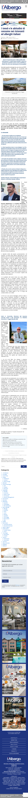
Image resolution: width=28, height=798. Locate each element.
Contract (6, 480)
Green (5, 511)
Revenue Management (9, 497)
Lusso (5, 513)
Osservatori (6, 540)
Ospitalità (6, 516)
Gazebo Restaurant (19, 458)
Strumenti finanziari (8, 526)
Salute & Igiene (6, 527)
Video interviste (6, 543)
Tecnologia (5, 533)
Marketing (5, 501)
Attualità (5, 491)
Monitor (5, 514)
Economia (6, 493)
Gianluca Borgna (4, 460)
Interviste (5, 500)
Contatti (17, 1)
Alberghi (5, 508)
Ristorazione (15, 38)
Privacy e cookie (17, 774)
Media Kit (12, 1)
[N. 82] (14, 647)
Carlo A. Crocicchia (11, 458)
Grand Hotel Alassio (12, 460)
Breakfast (6, 510)
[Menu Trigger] (26, 6)
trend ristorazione (20, 461)
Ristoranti (6, 488)
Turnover (5, 541)
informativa (17, 585)
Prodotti (5, 487)
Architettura (6, 478)
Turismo (4, 537)
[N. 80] (14, 714)
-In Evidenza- (10, 38)
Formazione (6, 495)
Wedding (5, 544)
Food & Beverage (7, 484)
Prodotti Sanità (7, 530)
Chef (5, 485)
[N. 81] (14, 680)
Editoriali (4, 483)
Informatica (6, 534)
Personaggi (6, 517)
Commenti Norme (8, 524)
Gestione (6, 503)
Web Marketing (7, 505)
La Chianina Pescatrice (21, 460)
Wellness (5, 546)
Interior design (7, 481)
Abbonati (9, 2)
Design (4, 477)
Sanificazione (6, 528)
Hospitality (5, 490)
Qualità (4, 521)
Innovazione (5, 498)
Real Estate (5, 523)
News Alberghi (6, 507)
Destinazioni (6, 538)
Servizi (5, 531)
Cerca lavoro (3, 2)
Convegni (5, 474)
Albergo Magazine (5, 1)
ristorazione (3, 461)
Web (5, 520)
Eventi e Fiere (7, 494)
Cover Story (5, 475)
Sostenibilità (6, 504)
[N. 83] (14, 613)
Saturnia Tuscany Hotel (11, 461)
